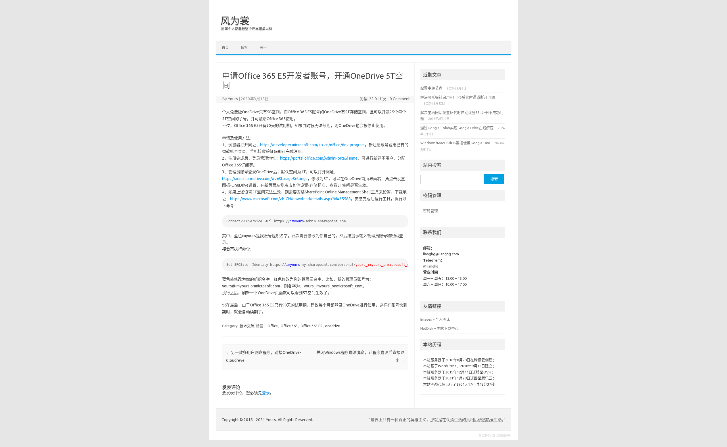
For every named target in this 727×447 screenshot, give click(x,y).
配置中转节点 (431, 88)
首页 (225, 47)
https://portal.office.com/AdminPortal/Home (319, 158)
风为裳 (234, 20)
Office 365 (289, 326)
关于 (263, 47)
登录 (266, 392)
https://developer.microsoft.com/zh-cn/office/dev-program (312, 145)
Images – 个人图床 (435, 319)
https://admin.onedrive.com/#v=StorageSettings (265, 178)
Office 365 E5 (311, 326)
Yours (233, 99)
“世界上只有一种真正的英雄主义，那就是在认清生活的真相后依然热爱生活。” (437, 419)
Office (273, 326)
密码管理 (430, 211)
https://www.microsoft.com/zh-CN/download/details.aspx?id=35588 (290, 199)
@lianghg (430, 266)
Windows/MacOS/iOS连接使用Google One (455, 143)
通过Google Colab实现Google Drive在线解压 (457, 128)
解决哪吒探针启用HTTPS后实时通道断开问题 (457, 97)
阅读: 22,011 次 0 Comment (385, 99)
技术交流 (247, 326)
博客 (244, 47)
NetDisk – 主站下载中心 (439, 328)
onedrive (332, 326)
